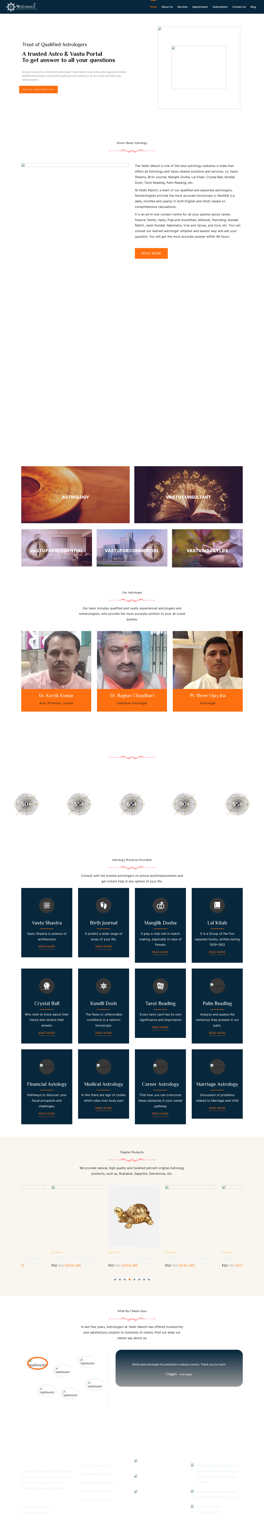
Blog (253, 6)
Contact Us (239, 6)
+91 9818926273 (209, 1512)
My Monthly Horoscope (98, 1482)
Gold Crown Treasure (44, 1258)
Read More (46, 946)
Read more (151, 253)
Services (182, 6)
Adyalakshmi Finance (36, 1507)
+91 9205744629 (209, 1507)
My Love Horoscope (96, 1491)
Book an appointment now (38, 89)
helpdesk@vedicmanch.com (217, 1497)
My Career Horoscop (96, 1499)
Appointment (200, 6)
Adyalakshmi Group (35, 1513)
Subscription (220, 6)
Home (153, 6)
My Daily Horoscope (96, 1465)
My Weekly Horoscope (97, 1474)
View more (75, 494)
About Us (167, 6)
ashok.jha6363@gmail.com (216, 1491)
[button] (115, 1279)
